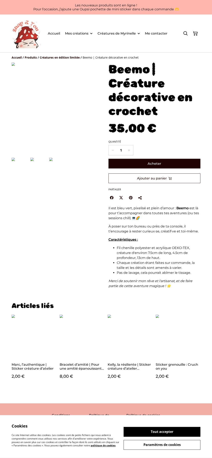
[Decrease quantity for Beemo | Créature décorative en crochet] (112, 150)
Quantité (114, 141)
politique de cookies (103, 445)
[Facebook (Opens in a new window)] (111, 198)
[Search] (185, 33)
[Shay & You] (26, 33)
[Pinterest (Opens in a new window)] (131, 198)
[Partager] (140, 198)
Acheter (154, 164)
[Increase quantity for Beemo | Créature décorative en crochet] (129, 150)
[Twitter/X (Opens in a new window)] (121, 198)
